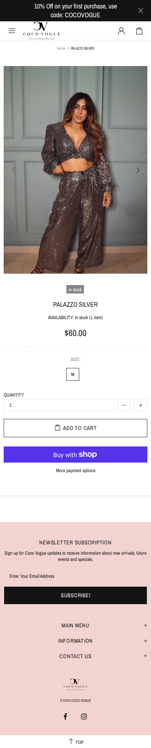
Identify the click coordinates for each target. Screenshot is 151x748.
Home (61, 48)
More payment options (75, 470)
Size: (76, 359)
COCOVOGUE (60, 31)
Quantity (14, 395)
